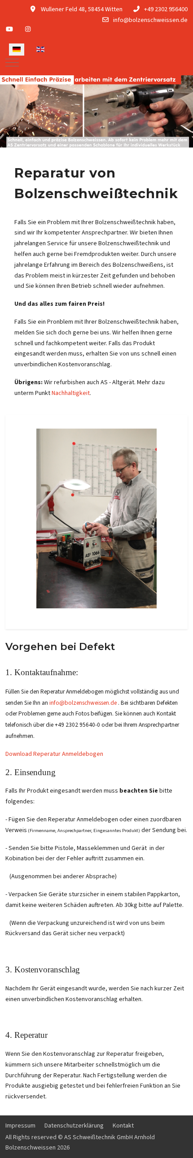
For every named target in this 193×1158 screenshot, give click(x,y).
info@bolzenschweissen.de (150, 20)
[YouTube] (9, 29)
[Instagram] (28, 29)
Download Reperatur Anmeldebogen (54, 754)
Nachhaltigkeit (71, 393)
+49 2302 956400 (166, 9)
